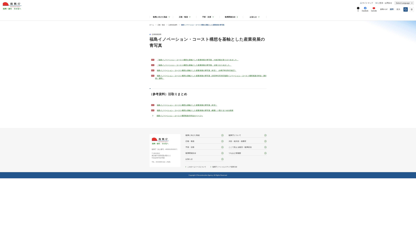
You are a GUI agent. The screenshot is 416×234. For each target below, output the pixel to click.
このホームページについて (196, 167)
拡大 (398, 9)
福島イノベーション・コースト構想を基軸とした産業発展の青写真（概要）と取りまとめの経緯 (195, 110)
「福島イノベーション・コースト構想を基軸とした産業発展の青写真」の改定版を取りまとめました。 (198, 60)
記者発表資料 (173, 25)
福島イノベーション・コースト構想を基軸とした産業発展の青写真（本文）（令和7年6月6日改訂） (196, 70)
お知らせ (253, 17)
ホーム (152, 25)
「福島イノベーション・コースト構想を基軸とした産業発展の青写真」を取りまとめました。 (194, 65)
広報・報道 (183, 17)
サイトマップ (367, 3)
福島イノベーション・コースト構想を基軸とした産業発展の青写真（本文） (187, 105)
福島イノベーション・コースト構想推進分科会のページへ (180, 116)
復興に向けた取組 (160, 17)
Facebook (365, 10)
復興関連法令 (230, 17)
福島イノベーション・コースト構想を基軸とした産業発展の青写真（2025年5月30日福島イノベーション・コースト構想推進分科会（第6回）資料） (210, 77)
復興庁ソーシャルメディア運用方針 (224, 167)
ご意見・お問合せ (385, 3)
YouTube (374, 10)
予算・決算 (206, 17)
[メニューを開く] (412, 9)
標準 (392, 9)
